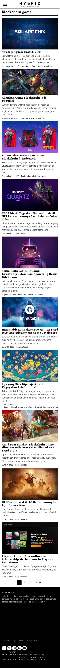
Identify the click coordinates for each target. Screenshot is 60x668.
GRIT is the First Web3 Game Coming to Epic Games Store (29, 503)
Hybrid (51, 66)
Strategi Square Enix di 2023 (21, 51)
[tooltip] (4, 648)
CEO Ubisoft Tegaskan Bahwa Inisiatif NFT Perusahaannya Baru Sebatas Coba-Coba (29, 216)
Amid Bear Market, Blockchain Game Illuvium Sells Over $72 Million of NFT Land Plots (28, 447)
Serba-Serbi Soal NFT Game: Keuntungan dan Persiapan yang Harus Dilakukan (29, 274)
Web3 (23, 234)
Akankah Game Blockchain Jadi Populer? (24, 99)
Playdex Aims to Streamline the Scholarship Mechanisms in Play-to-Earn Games (27, 559)
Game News (43, 66)
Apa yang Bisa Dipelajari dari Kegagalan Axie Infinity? (22, 386)
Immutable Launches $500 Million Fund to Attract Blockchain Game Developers (30, 331)
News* (49, 407)
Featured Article (25, 66)
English (19, 347)
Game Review (35, 407)
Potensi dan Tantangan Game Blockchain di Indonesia (23, 157)
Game (34, 66)
